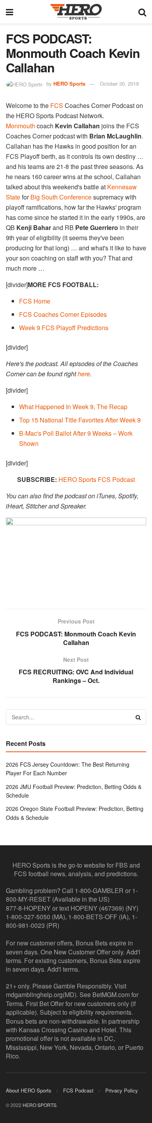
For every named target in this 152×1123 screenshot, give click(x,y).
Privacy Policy (121, 1090)
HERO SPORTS (40, 1104)
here (84, 373)
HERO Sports (69, 83)
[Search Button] (142, 11)
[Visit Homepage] (76, 12)
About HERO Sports (28, 1090)
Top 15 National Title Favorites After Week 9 (80, 419)
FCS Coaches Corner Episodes (63, 314)
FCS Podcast (78, 1090)
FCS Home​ (34, 300)
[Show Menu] (9, 11)
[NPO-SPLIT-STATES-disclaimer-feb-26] (76, 556)
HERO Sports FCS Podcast (96, 479)
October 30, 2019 (119, 83)
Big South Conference (61, 196)
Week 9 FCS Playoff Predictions (63, 327)
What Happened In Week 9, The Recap (73, 406)
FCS (56, 105)
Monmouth (20, 125)
